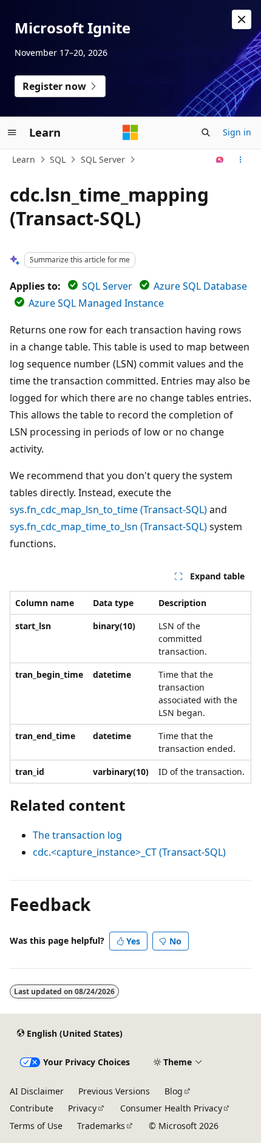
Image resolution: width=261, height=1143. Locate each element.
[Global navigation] (12, 132)
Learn (23, 159)
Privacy (82, 1108)
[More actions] (240, 159)
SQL (58, 159)
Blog (173, 1091)
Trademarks (101, 1125)
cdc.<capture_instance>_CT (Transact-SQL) (129, 852)
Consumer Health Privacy (171, 1108)
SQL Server (103, 159)
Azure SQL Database (200, 286)
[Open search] (206, 132)
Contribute (31, 1108)
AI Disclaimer (37, 1091)
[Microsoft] (130, 132)
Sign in (237, 132)
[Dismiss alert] (241, 19)
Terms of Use (36, 1125)
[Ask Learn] (220, 159)
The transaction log (77, 835)
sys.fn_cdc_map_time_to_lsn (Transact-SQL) (108, 526)
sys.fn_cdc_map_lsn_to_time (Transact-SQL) (108, 509)
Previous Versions (114, 1091)
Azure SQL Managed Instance (96, 303)
